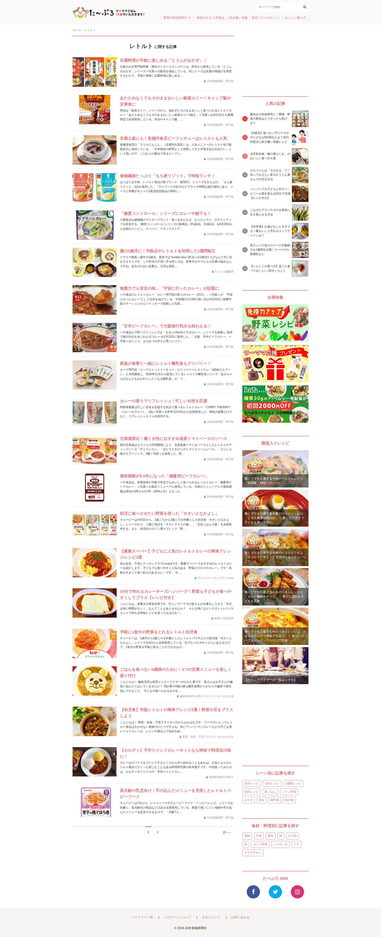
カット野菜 (260, 844)
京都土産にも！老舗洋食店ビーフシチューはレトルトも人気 (173, 138)
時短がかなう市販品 (210, 17)
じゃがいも (280, 844)
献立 (262, 800)
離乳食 (275, 800)
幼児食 (289, 800)
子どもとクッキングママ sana (215, 578)
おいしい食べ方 (295, 17)
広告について (211, 917)
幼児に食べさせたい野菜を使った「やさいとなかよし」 (169, 513)
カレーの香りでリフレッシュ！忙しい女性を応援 (163, 401)
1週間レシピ (293, 783)
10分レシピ (272, 783)
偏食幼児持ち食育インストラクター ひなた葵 (206, 696)
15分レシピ (251, 783)
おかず (248, 800)
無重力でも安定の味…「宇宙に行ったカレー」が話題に (169, 288)
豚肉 (270, 835)
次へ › (227, 832)
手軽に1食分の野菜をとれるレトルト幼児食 (159, 632)
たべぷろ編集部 (224, 271)
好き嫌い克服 (238, 17)
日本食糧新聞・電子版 (220, 81)
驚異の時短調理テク (177, 17)
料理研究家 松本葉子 (221, 777)
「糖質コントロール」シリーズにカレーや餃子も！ (165, 213)
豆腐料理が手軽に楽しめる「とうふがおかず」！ (163, 60)
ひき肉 (292, 835)
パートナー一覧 (142, 917)
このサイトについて (177, 917)
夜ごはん (270, 791)
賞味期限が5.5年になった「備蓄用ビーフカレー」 (164, 476)
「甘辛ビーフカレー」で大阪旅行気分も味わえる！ (165, 326)
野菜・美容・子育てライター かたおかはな (208, 736)
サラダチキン (252, 852)
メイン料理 (289, 791)
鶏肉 (247, 835)
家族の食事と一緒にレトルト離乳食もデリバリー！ (165, 363)
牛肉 (259, 835)
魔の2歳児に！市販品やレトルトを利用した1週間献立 (168, 251)
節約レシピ (251, 791)
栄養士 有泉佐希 (223, 618)
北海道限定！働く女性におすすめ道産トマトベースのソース (173, 438)
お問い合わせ (240, 917)
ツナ (296, 844)
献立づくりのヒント (266, 17)
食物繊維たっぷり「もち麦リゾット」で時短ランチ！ (167, 176)
